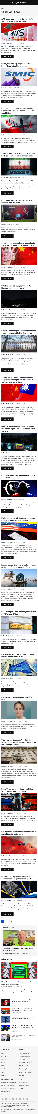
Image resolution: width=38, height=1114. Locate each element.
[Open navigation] (3, 2)
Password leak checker (7, 1085)
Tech (2, 1072)
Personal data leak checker (8, 1082)
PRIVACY (5, 977)
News (3, 1053)
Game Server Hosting (25, 1072)
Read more (6, 57)
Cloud (3, 1069)
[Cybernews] (19, 3)
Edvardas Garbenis (7, 986)
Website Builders (23, 1065)
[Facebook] (6, 1099)
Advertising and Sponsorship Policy (21, 1105)
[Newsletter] (27, 1099)
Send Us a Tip (23, 1082)
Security (3, 1059)
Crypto (3, 1065)
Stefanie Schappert (8, 43)
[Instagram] (9, 1099)
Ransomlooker (5, 1091)
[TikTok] (13, 1099)
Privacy (3, 1062)
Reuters (5, 88)
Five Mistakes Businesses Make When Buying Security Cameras (18, 950)
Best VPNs (22, 1059)
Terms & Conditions (6, 1105)
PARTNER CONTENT (9, 944)
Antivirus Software (24, 1053)
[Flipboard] (24, 1099)
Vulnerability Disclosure (7, 1106)
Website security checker (8, 1088)
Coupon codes (5, 1095)
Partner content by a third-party (11, 953)
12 (11, 921)
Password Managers (24, 1056)
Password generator (7, 1079)
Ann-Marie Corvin (8, 267)
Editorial (3, 1056)
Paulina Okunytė (7, 499)
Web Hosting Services (25, 1069)
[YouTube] (20, 1099)
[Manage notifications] (33, 1109)
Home (2, 8)
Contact (9, 1103)
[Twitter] (2, 1099)
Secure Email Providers (25, 1062)
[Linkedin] (17, 1099)
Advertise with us (24, 1085)
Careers (21, 1088)
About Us (21, 1079)
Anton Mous (6, 224)
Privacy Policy (24, 1103)
